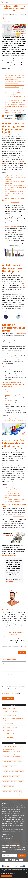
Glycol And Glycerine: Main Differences (15, 110)
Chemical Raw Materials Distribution (14, 191)
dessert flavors (11, 219)
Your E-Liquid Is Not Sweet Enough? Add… (15, 185)
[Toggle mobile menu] (26, 2)
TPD (18, 789)
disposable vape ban (7, 751)
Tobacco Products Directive (9, 789)
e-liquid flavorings (17, 756)
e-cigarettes (15, 754)
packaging (20, 781)
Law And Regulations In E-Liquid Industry (15, 420)
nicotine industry (15, 774)
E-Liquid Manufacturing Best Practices (14, 499)
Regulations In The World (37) (10, 712)
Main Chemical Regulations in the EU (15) (13, 719)
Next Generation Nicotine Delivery (10, 771)
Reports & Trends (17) (8, 734)
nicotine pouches (7, 776)
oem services (14, 781)
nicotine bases (6, 774)
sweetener (11, 786)
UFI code (12, 794)
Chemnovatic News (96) (9, 737)
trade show (5, 794)
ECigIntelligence (15, 202)
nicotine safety (15, 776)
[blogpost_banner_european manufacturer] (14, 115)
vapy (22, 794)
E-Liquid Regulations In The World (13, 419)
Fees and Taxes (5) (8, 723)
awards (4, 746)
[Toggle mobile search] (23, 2)
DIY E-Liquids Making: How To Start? (14, 102)
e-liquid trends (6, 764)
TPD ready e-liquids (7, 791)
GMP (11, 766)
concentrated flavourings (8, 749)
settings (13, 873)
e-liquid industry (6, 759)
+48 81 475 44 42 (7, 839)
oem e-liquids (6, 781)
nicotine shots (14, 779)
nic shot (20, 779)
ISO (14, 766)
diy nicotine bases (7, 754)
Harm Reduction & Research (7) (11, 727)
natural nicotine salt (7, 769)
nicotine (22, 771)
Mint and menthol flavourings (12, 226)
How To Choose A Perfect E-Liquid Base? (15, 104)
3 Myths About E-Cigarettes (12, 488)
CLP (20, 746)
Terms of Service (14, 693)
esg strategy (5, 766)
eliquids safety (14, 764)
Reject (9, 875)
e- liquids (20, 761)
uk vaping (17, 794)
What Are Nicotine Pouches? (12, 493)
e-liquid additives (7, 756)
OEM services (9, 581)
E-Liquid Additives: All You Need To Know (15, 100)
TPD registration (17, 791)
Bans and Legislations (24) (10, 715)
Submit (22, 652)
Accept (4, 875)
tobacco (19, 217)
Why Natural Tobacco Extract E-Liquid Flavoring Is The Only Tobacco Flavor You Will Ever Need (15, 177)
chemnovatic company (13, 746)
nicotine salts (6, 779)
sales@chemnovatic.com (8, 555)
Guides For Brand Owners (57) (10, 708)
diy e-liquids (17, 751)
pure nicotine (6, 784)
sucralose (5, 786)
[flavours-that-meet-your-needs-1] (14, 25)
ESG (21, 764)
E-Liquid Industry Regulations (9, 761)
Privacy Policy (5, 693)
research (17, 784)
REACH (12, 784)
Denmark (7, 395)
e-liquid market (20, 283)
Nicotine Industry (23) (8, 730)
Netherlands (8, 401)
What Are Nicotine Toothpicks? (12, 501)
